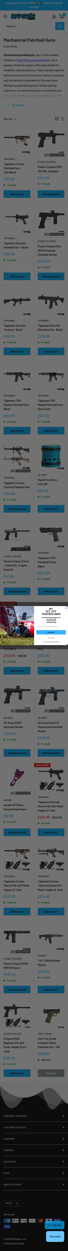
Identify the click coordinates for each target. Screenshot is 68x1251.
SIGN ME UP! (51, 632)
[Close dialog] (66, 608)
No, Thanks (51, 637)
